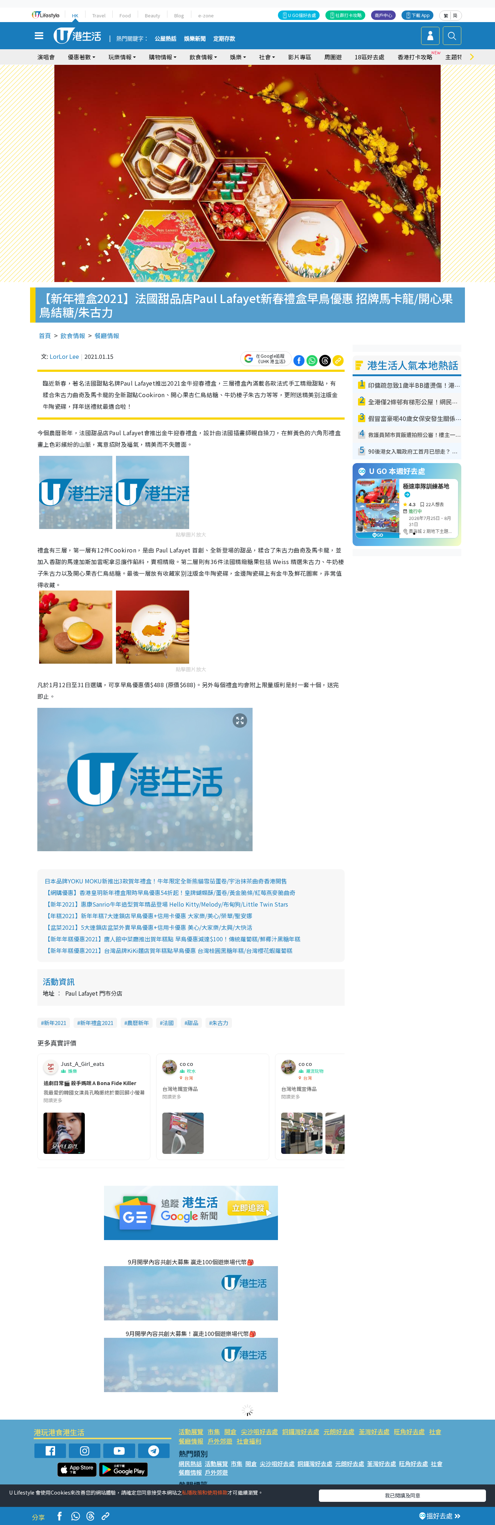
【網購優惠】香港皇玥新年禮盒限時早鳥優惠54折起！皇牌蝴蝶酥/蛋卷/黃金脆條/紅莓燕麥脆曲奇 (170, 892)
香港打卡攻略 (415, 56)
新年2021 (55, 1022)
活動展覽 (191, 1431)
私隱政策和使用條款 (205, 1492)
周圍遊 (333, 56)
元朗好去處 (339, 1431)
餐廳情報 (107, 335)
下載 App (421, 15)
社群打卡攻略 (349, 15)
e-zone (206, 15)
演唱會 (46, 56)
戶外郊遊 (220, 1440)
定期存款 (224, 39)
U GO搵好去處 (302, 15)
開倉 (230, 1431)
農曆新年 (138, 1022)
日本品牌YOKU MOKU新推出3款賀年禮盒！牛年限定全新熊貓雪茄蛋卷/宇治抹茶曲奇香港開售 (166, 881)
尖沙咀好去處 (259, 1431)
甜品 (192, 1022)
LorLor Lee (64, 356)
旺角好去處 (409, 1431)
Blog (179, 15)
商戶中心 (383, 15)
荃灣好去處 (374, 1431)
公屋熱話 (165, 39)
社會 (435, 1431)
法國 (168, 1022)
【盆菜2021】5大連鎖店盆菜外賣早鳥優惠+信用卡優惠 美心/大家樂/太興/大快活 (148, 927)
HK (75, 15)
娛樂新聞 (195, 39)
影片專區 (299, 56)
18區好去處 (369, 56)
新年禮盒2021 (96, 1022)
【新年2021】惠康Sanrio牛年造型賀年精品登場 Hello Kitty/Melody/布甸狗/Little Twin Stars (166, 904)
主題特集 (457, 56)
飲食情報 (73, 335)
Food (125, 15)
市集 (214, 1431)
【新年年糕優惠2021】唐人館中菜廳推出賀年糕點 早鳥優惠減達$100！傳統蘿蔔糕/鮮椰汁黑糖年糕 (172, 938)
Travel (98, 15)
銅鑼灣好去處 (300, 1431)
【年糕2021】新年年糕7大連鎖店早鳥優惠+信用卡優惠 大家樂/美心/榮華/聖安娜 (148, 915)
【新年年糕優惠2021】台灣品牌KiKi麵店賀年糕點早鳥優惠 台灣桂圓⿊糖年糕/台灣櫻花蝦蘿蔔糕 (168, 950)
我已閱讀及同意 (402, 1495)
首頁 (45, 335)
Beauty (152, 15)
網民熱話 (190, 1463)
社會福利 (249, 1440)
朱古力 (220, 1022)
